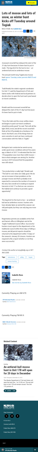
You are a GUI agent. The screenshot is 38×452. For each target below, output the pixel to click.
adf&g (22, 257)
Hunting (6, 364)
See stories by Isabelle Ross (21, 283)
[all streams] (35, 449)
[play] (3, 450)
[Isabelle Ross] (6, 277)
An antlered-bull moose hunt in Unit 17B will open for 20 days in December (18, 370)
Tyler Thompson (8, 377)
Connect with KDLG (9, 424)
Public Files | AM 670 (9, 428)
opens (8, 77)
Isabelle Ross (17, 29)
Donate (32, 3)
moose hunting (12, 261)
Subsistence (11, 257)
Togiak (30, 257)
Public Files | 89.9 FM (9, 432)
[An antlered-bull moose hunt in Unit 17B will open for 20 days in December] (18, 352)
